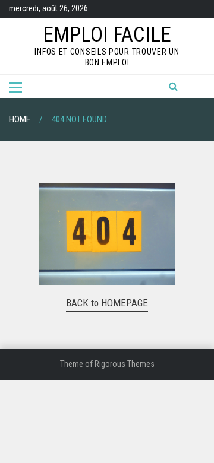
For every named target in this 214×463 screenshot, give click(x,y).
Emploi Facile (107, 34)
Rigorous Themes (125, 364)
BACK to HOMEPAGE (107, 303)
